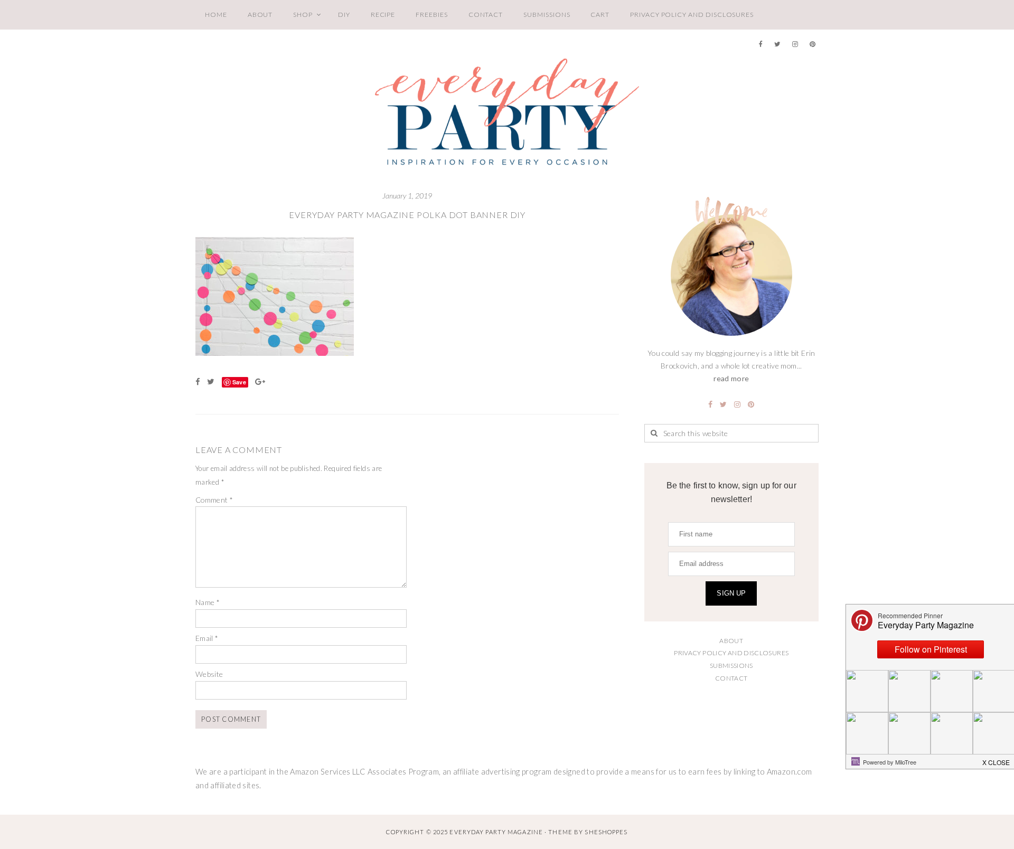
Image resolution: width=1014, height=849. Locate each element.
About (260, 14)
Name (207, 602)
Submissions (546, 14)
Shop (303, 14)
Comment (214, 499)
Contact (485, 14)
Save (239, 382)
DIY (344, 14)
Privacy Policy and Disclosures (692, 14)
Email (207, 638)
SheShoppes (606, 831)
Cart (599, 14)
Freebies (431, 14)
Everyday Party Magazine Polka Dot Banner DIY (407, 215)
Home (216, 14)
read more (731, 378)
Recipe (383, 14)
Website (209, 673)
